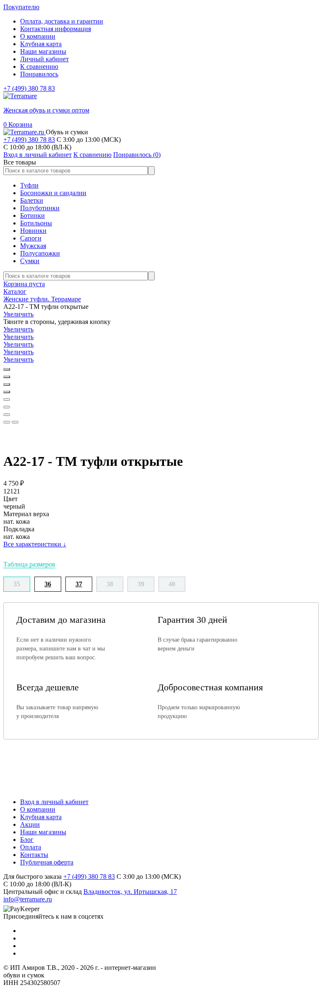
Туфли (29, 185)
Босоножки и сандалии (53, 192)
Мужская (33, 245)
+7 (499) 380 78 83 (29, 88)
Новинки (33, 230)
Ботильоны (36, 223)
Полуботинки (40, 208)
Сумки (29, 260)
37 (78, 584)
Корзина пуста (24, 283)
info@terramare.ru (27, 899)
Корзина (17, 124)
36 (47, 584)
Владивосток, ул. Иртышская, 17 (130, 891)
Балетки (31, 200)
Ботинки (32, 215)
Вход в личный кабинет (54, 801)
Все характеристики (34, 544)
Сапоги (31, 238)
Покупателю (21, 6)
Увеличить (18, 314)
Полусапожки (40, 253)
